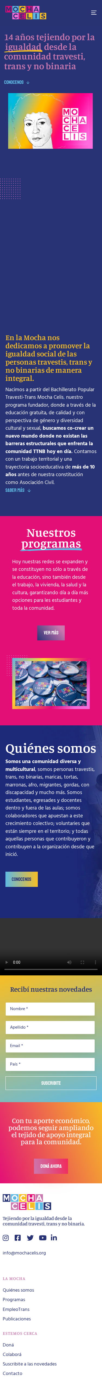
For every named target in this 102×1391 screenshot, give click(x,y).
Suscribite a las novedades (30, 1364)
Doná (8, 1345)
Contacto (12, 1373)
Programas (14, 1300)
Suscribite (51, 1083)
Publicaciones (17, 1319)
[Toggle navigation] (81, 12)
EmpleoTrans (16, 1309)
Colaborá (12, 1354)
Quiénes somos (18, 1290)
